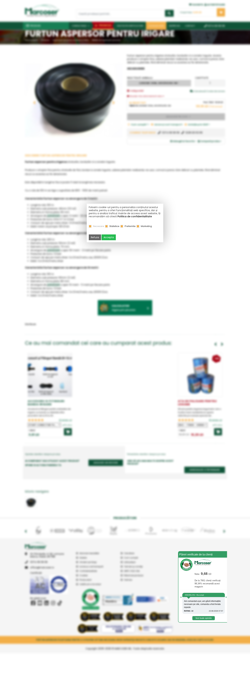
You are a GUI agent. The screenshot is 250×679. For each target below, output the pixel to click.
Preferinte (130, 226)
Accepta (109, 237)
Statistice (114, 226)
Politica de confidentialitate (135, 216)
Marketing (146, 226)
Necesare (98, 226)
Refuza (95, 237)
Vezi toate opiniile (203, 618)
